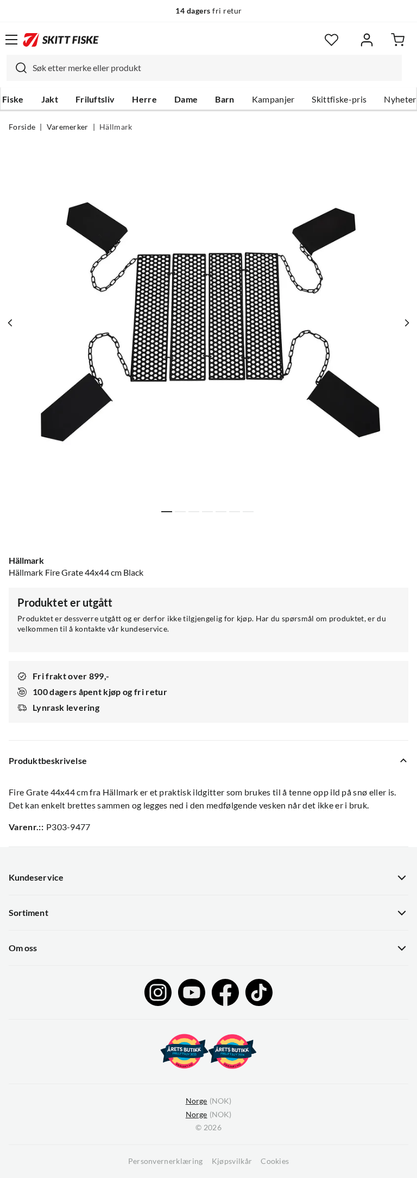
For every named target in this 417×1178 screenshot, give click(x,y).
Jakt (49, 99)
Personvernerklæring (165, 1161)
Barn (224, 99)
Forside (22, 127)
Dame (186, 99)
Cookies (275, 1161)
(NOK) (208, 1101)
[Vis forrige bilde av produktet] (10, 323)
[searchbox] (214, 68)
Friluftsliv (95, 99)
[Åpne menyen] (11, 39)
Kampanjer (273, 99)
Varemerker (68, 127)
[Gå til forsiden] (61, 40)
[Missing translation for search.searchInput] (17, 68)
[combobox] (204, 68)
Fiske (13, 99)
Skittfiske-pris (339, 99)
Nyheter (400, 99)
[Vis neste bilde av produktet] (406, 323)
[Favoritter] (331, 40)
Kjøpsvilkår (232, 1161)
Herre (144, 99)
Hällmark (115, 127)
